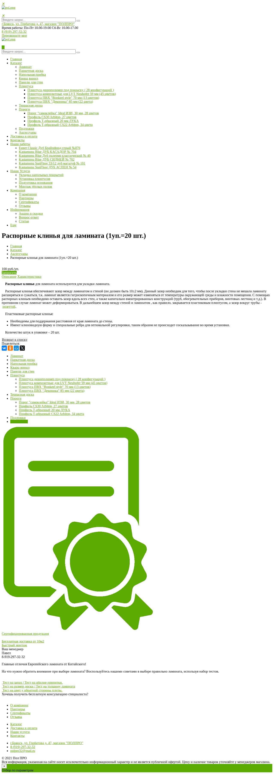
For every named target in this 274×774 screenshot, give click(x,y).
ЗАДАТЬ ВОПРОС (16, 698)
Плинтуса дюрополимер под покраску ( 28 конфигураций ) (70, 90)
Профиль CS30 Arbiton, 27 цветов (51, 117)
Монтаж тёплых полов (35, 186)
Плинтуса (26, 86)
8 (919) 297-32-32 (14, 31)
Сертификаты (29, 202)
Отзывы (25, 206)
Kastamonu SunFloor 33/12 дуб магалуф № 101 (52, 163)
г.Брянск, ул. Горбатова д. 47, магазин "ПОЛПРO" (38, 24)
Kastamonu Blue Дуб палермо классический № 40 (55, 155)
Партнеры (26, 198)
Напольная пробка (32, 74)
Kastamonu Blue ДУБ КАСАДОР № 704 (47, 152)
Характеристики (29, 276)
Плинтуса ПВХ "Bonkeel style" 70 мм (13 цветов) (63, 98)
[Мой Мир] (16, 348)
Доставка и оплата (23, 136)
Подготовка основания (35, 182)
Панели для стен (31, 82)
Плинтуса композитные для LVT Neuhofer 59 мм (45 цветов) (71, 94)
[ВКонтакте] (4, 348)
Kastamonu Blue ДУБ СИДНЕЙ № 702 (46, 159)
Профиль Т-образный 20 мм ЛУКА (53, 121)
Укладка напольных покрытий (41, 175)
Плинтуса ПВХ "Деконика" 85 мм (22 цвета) (60, 101)
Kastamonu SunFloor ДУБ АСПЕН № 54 (47, 167)
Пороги (24, 109)
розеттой (9, 306)
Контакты (17, 140)
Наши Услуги (20, 171)
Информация (19, 209)
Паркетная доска (31, 70)
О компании (28, 194)
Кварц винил (28, 78)
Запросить (9, 273)
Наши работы (20, 144)
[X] (22, 348)
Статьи (24, 221)
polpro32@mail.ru (22, 751)
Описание (9, 276)
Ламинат (25, 67)
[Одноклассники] (10, 348)
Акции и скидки (31, 213)
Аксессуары (27, 132)
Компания (17, 190)
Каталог (16, 63)
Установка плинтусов (34, 179)
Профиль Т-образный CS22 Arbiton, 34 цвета (60, 125)
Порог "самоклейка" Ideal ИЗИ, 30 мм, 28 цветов (63, 113)
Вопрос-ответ (29, 217)
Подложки (26, 128)
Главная (16, 59)
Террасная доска (31, 105)
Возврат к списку (14, 339)
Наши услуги (20, 732)
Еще (13, 225)
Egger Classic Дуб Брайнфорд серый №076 (49, 148)
